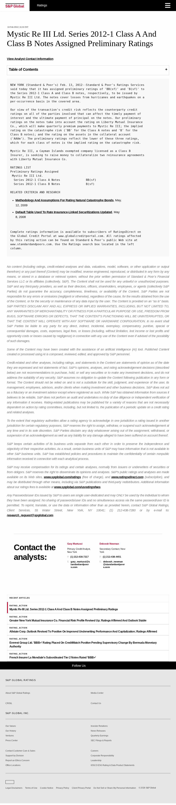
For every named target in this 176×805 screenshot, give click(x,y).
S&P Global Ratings (21, 680)
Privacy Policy (62, 788)
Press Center (12, 740)
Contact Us (96, 703)
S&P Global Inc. (17, 713)
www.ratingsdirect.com (127, 477)
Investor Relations (99, 726)
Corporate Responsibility (102, 756)
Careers (94, 751)
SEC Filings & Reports (101, 740)
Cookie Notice (46, 788)
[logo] (15, 5)
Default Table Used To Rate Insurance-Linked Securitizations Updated (63, 212)
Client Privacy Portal (81, 788)
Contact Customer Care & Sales (20, 751)
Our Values (11, 726)
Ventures (10, 736)
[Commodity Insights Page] (90, 665)
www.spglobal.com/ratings (62, 477)
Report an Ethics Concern (18, 760)
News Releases (98, 731)
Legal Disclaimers (14, 788)
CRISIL (9, 703)
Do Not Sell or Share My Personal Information (115, 788)
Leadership (96, 760)
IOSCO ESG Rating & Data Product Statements (112, 765)
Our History (11, 731)
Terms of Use (31, 788)
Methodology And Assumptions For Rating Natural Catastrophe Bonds (64, 200)
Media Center (97, 693)
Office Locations (13, 765)
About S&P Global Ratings (18, 693)
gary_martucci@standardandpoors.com (80, 564)
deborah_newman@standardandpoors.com (114, 564)
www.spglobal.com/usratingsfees (77, 487)
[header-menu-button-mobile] (168, 5)
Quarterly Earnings (99, 736)
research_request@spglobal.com (30, 515)
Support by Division (15, 756)
